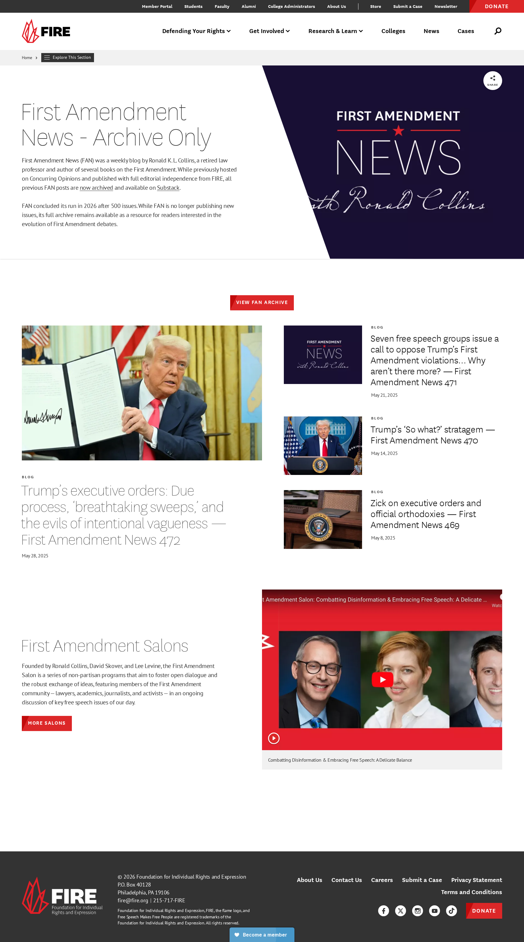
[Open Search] (498, 31)
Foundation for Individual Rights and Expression (191, 876)
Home (27, 57)
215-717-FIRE (169, 900)
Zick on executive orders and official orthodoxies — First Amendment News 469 (426, 513)
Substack (168, 188)
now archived (96, 188)
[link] (48, 31)
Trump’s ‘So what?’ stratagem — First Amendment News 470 (433, 434)
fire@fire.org (133, 900)
